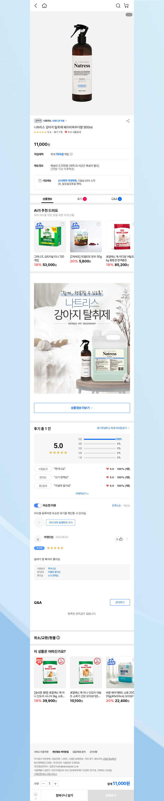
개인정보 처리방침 (60, 752)
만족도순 (116, 505)
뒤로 (36, 5)
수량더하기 (55, 783)
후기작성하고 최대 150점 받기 (112, 428)
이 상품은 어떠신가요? (50, 652)
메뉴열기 (127, 539)
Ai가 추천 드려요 (46, 211)
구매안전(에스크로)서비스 (45, 774)
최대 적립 (60, 154)
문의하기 (120, 602)
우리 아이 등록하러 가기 (60, 522)
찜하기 (62, 224)
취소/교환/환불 (45, 638)
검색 (118, 5)
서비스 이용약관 (41, 752)
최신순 (127, 505)
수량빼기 (44, 783)
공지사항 (93, 752)
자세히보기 (81, 493)
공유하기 (128, 121)
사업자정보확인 (109, 759)
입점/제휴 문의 (79, 752)
